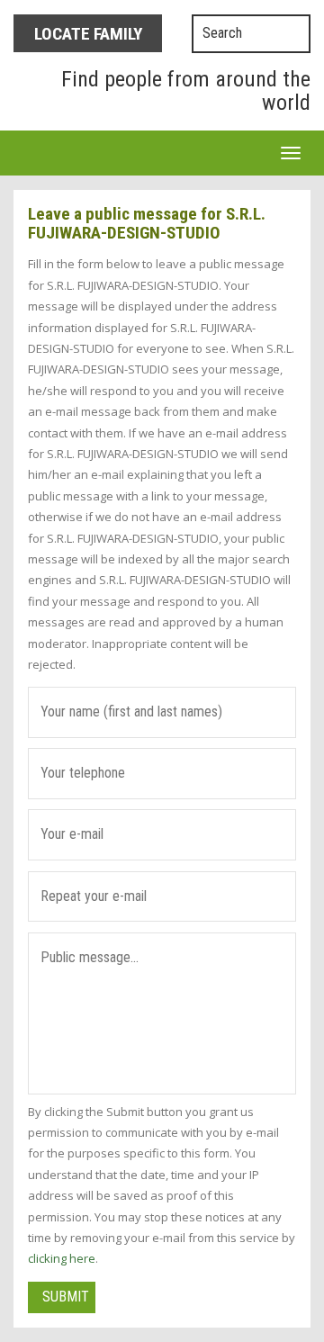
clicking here (61, 1258)
